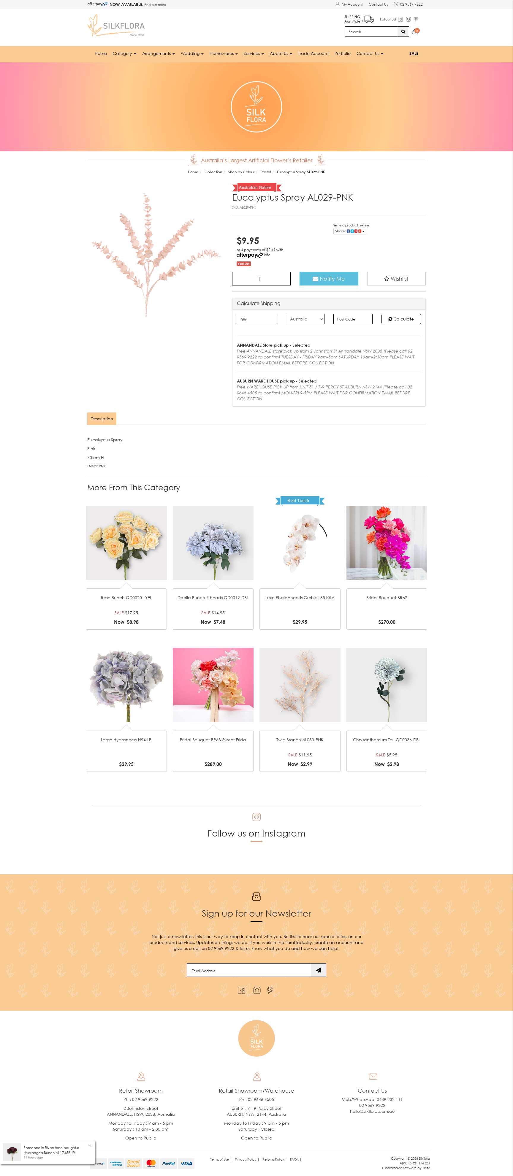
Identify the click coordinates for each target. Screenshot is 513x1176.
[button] (396, 278)
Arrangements (157, 53)
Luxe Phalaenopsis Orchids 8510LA (300, 597)
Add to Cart (126, 533)
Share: (341, 231)
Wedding (191, 53)
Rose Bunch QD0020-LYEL (126, 597)
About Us (279, 53)
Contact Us (378, 4)
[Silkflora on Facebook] (240, 989)
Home (101, 53)
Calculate (403, 318)
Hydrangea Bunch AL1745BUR (49, 1152)
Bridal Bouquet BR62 (386, 597)
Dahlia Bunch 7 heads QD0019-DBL (213, 597)
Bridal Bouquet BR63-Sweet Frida (213, 739)
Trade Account (313, 53)
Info (267, 255)
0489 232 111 (390, 1099)
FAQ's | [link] (296, 1159)
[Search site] (403, 31)
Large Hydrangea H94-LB (126, 739)
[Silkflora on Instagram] (256, 989)
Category (123, 53)
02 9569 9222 (411, 4)
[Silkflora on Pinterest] (271, 989)
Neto (426, 1168)
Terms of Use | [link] (221, 1159)
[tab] (102, 418)
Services (252, 53)
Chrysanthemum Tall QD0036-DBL (386, 739)
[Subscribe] (318, 970)
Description (102, 418)
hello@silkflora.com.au (372, 1111)
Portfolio (343, 53)
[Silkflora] (117, 23)
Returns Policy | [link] (274, 1159)
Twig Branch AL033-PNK (299, 739)
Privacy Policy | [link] (247, 1159)
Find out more (154, 5)
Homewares (222, 53)
